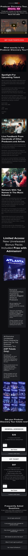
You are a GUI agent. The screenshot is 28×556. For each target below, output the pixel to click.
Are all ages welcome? (14, 518)
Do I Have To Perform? (14, 547)
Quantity (5, 443)
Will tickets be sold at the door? (14, 537)
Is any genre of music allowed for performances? (14, 524)
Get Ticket (14, 449)
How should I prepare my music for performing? (14, 530)
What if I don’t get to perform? (14, 542)
